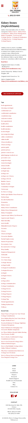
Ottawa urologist (6, 233)
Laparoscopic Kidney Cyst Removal (11, 215)
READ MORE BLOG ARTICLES (12, 93)
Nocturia (4, 228)
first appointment (6, 121)
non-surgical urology (7, 134)
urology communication (8, 283)
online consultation (7, 137)
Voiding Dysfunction (7, 304)
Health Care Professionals (14, 380)
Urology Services (6, 291)
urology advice (5, 281)
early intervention (6, 118)
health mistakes (5, 129)
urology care (5, 173)
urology (3, 278)
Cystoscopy (4, 189)
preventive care (6, 157)
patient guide (5, 147)
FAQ (14, 382)
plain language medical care (9, 155)
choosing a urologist (7, 108)
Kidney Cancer (12, 31)
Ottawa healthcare (6, 142)
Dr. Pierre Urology (6, 192)
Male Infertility (5, 220)
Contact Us (14, 386)
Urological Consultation (19, 37)
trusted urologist (6, 163)
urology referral (6, 178)
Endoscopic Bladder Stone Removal (11, 194)
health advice (5, 123)
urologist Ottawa (6, 275)
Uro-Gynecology (6, 260)
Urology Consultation (7, 286)
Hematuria (4, 202)
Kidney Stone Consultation (9, 207)
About (14, 370)
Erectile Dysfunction (7, 199)
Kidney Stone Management (18, 33)
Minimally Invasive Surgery (9, 226)
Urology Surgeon (17, 39)
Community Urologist (7, 186)
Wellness (3, 307)
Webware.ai (14, 420)
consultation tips (6, 116)
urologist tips (5, 171)
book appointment (6, 105)
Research (14, 376)
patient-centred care (7, 152)
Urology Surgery (6, 41)
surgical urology (6, 160)
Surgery (14, 374)
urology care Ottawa (7, 176)
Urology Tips (5, 299)
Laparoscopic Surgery (7, 218)
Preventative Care (6, 244)
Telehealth (4, 254)
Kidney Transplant (6, 35)
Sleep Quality (5, 249)
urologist (4, 273)
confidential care (6, 110)
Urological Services (7, 270)
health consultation (7, 126)
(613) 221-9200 (15, 15)
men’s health (5, 223)
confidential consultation (8, 113)
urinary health (5, 165)
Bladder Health (5, 184)
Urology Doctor (6, 39)
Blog (14, 384)
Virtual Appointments (7, 302)
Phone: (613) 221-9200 (14, 411)
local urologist (5, 131)
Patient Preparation (7, 241)
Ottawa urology (6, 144)
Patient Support (14, 378)
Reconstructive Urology (8, 247)
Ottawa (3, 231)
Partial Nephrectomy (7, 239)
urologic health (5, 265)
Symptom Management (8, 252)
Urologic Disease (6, 37)
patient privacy (5, 150)
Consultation (14, 372)
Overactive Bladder (7, 236)
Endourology (5, 197)
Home (14, 368)
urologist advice (6, 168)
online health (5, 139)
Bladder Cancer (5, 181)
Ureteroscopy (17, 35)
